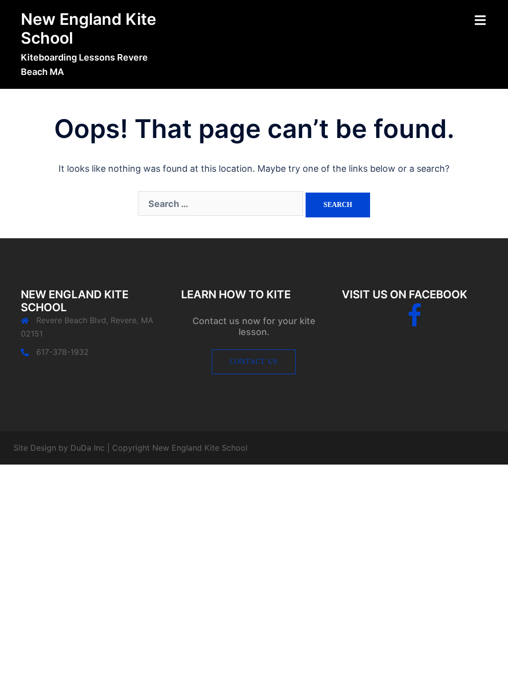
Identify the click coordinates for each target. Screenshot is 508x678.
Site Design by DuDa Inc (59, 448)
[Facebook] (414, 322)
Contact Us (254, 361)
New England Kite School (88, 28)
